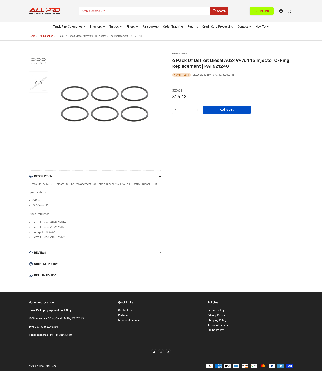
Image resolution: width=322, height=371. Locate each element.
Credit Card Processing (217, 26)
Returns (192, 26)
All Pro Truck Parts (46, 365)
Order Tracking (173, 26)
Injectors (96, 26)
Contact (243, 26)
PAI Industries (45, 35)
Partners (123, 315)
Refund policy (216, 310)
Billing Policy (216, 330)
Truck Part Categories (67, 26)
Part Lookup (150, 26)
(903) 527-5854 (49, 326)
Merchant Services (129, 320)
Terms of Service (218, 325)
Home (32, 35)
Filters (130, 26)
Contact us (125, 310)
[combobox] (153, 11)
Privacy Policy (216, 315)
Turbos (114, 26)
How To (260, 26)
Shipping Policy (217, 320)
